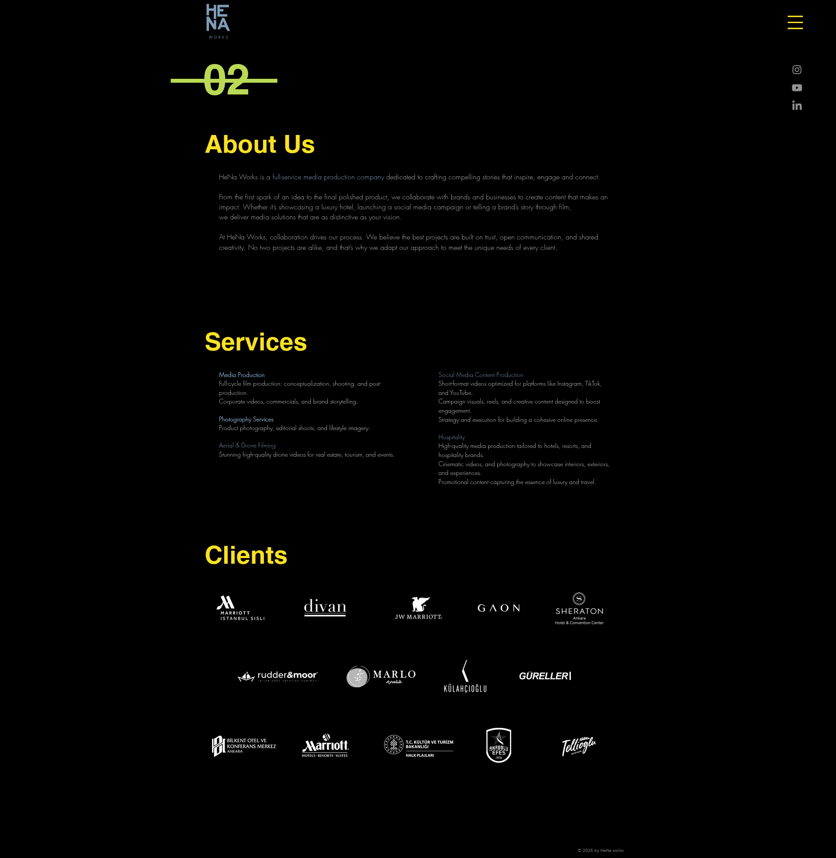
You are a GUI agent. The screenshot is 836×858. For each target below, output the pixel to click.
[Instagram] (797, 69)
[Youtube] (797, 88)
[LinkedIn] (797, 106)
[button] (795, 22)
